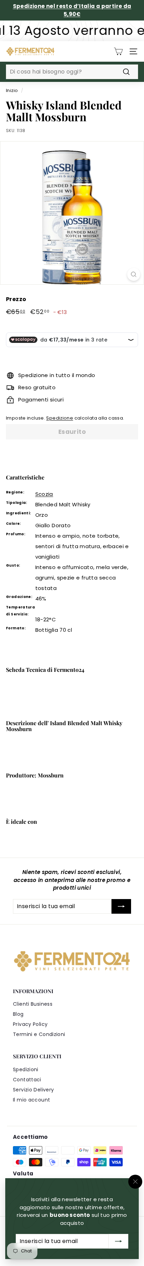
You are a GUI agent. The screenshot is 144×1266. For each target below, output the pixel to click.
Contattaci (27, 1079)
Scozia (44, 494)
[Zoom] (133, 274)
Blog (18, 1014)
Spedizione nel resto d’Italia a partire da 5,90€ (72, 10)
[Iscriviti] (118, 1241)
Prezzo (16, 299)
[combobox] (72, 71)
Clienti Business (32, 1003)
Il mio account (31, 1099)
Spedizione (59, 418)
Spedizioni (25, 1069)
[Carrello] (118, 51)
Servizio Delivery (33, 1089)
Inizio (12, 90)
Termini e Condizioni (39, 1034)
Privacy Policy (30, 1024)
